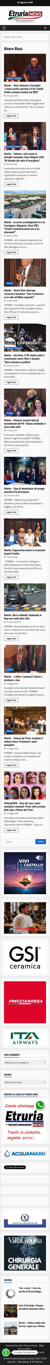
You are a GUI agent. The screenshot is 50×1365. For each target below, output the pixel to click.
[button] (4, 28)
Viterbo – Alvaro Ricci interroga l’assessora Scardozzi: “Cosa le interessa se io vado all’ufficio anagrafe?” (25, 273)
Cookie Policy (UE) (13, 1352)
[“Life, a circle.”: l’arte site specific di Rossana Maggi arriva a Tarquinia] (10, 1293)
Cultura (8, 1280)
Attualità (10, 481)
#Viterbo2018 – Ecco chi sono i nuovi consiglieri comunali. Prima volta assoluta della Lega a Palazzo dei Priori (25, 785)
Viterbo (10, 78)
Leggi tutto (12, 116)
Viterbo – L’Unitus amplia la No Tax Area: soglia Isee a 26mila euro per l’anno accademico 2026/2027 (32, 1324)
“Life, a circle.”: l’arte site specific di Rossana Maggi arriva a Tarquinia (30, 1289)
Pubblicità (29, 1352)
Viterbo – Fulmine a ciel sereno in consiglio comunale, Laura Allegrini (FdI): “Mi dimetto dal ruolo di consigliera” (25, 136)
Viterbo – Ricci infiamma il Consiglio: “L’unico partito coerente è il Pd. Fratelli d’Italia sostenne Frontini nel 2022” (25, 68)
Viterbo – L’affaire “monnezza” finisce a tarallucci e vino (25, 659)
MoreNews (23, 1361)
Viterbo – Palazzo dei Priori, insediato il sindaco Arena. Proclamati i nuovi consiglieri (25, 721)
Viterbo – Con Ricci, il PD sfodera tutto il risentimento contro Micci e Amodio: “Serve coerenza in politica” (25, 338)
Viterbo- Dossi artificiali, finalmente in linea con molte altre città (25, 597)
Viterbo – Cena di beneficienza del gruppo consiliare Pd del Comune (25, 471)
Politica (18, 78)
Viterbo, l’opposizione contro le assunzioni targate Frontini (25, 532)
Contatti (40, 1352)
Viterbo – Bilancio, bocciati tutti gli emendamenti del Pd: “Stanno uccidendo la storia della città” (25, 403)
